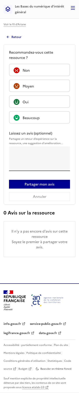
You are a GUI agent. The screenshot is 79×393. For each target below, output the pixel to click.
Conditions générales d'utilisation (24, 361)
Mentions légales (14, 353)
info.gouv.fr (12, 324)
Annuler (39, 196)
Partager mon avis (39, 184)
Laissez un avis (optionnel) (36, 138)
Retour (16, 37)
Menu (72, 8)
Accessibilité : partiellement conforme (28, 345)
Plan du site (61, 345)
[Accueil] (47, 300)
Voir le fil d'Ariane (15, 24)
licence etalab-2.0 (33, 387)
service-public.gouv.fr (46, 324)
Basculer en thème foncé (56, 369)
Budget (22, 369)
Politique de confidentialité (43, 353)
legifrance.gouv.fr (17, 333)
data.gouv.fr (48, 333)
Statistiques (54, 361)
